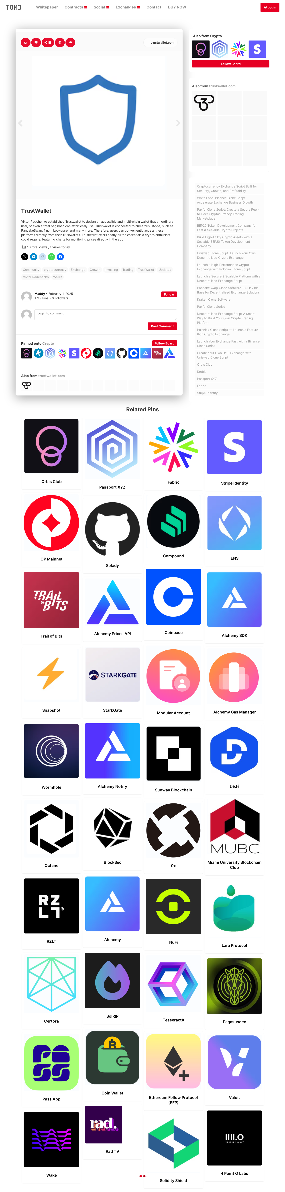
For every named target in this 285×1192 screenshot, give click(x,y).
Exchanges (126, 7)
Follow (169, 294)
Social (100, 7)
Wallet (57, 277)
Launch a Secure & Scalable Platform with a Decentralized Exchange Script (229, 278)
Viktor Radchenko (36, 277)
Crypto (48, 343)
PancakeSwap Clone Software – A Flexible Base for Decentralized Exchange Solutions (228, 290)
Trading (128, 269)
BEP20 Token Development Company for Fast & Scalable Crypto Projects (226, 228)
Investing (111, 269)
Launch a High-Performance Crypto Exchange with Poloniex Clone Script (223, 267)
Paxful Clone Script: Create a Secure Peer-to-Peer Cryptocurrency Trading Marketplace (228, 214)
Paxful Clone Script (211, 306)
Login (272, 7)
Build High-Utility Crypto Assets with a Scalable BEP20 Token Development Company (224, 241)
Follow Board (165, 343)
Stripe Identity (207, 393)
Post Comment (162, 326)
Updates (165, 269)
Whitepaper (47, 7)
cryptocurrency (55, 269)
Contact (154, 7)
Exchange (78, 269)
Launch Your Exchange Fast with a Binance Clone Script (228, 343)
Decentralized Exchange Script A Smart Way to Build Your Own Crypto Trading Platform (226, 318)
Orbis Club (204, 364)
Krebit (201, 371)
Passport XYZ (207, 379)
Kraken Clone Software (213, 299)
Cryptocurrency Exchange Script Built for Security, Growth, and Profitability (227, 188)
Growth (95, 269)
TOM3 (14, 7)
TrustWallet (146, 269)
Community (31, 269)
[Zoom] (60, 42)
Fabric (201, 386)
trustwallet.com (162, 42)
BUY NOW (177, 7)
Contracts (74, 7)
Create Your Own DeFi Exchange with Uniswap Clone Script (224, 355)
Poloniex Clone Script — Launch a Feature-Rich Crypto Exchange (228, 332)
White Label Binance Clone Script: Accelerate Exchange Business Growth (225, 200)
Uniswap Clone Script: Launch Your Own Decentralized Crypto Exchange (226, 255)
